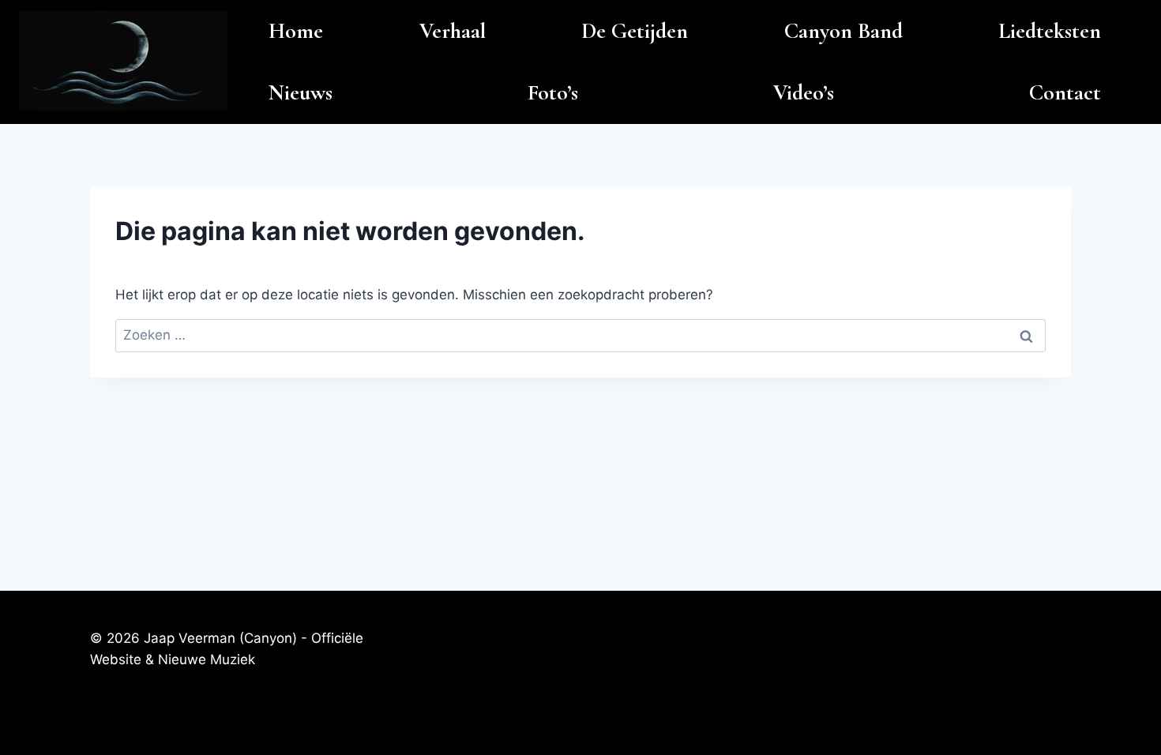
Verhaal (452, 30)
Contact (1065, 92)
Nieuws (301, 92)
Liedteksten (1049, 30)
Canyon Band (843, 30)
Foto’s (553, 92)
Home (296, 30)
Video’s (803, 92)
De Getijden (634, 30)
